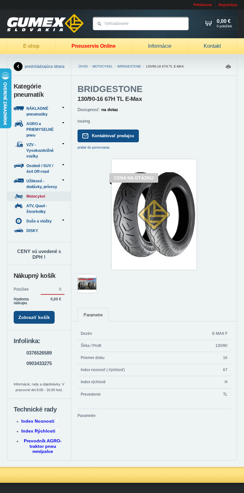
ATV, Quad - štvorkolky (36, 209)
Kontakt (212, 46)
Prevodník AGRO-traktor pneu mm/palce (43, 446)
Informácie (160, 46)
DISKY (32, 231)
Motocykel (102, 66)
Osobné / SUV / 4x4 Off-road (39, 169)
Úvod (83, 66)
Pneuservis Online (93, 46)
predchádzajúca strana (44, 66)
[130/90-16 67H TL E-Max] (154, 269)
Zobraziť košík (34, 317)
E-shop (31, 46)
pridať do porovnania (93, 147)
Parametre (93, 315)
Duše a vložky (39, 221)
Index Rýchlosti (38, 430)
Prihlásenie (202, 5)
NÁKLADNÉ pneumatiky (37, 111)
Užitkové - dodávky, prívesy (41, 184)
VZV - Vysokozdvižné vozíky (40, 150)
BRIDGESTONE (129, 66)
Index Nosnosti (37, 421)
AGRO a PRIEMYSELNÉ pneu (40, 129)
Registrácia (228, 5)
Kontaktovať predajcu (113, 135)
